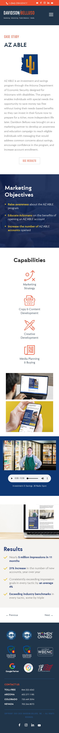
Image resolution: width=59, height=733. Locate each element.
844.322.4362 (28, 689)
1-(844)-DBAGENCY (18, 3)
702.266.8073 (28, 704)
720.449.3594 (28, 699)
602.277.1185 (28, 694)
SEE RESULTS (29, 161)
